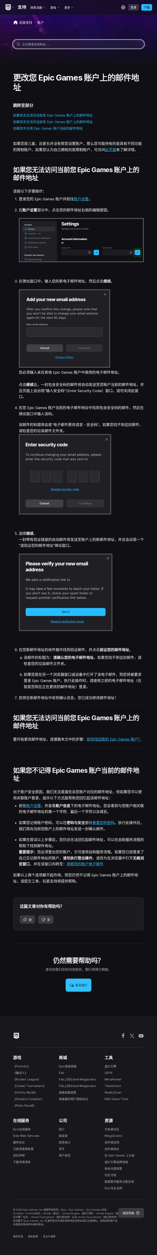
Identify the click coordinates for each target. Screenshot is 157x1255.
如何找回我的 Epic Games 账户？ (114, 739)
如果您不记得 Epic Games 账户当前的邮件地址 (48, 128)
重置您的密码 (103, 823)
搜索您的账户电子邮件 (85, 864)
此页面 (110, 150)
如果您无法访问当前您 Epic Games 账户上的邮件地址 (53, 115)
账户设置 (81, 199)
